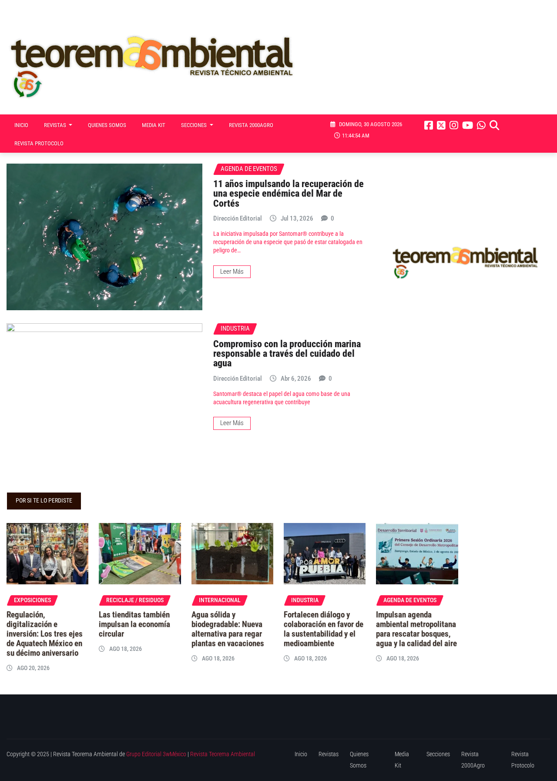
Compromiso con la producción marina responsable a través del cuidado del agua (287, 353)
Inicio (21, 125)
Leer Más (232, 271)
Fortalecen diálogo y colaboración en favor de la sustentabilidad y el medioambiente (323, 629)
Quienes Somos (107, 125)
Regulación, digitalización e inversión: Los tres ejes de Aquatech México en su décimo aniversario (45, 634)
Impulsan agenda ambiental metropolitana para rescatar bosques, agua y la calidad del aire (416, 629)
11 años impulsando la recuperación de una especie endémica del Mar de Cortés (288, 193)
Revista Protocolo (39, 143)
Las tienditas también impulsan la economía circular (134, 624)
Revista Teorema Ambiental (222, 754)
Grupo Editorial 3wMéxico (156, 754)
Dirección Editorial (237, 218)
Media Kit (153, 125)
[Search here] (494, 125)
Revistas (55, 125)
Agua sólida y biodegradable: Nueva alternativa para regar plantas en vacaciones (227, 629)
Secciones (194, 125)
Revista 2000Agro (251, 125)
